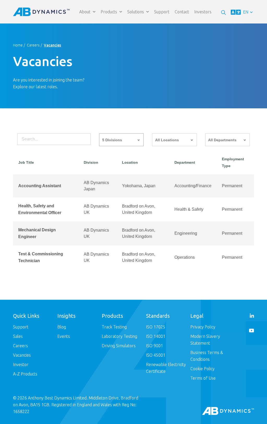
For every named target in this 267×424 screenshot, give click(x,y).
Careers (33, 45)
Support (161, 11)
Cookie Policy (202, 368)
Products (109, 11)
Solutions (135, 11)
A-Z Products (25, 374)
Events (63, 336)
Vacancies (22, 355)
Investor (20, 364)
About (84, 11)
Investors (202, 11)
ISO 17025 (155, 327)
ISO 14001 (155, 336)
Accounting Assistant (39, 186)
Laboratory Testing (119, 336)
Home (18, 45)
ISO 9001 (154, 345)
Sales (18, 336)
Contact (182, 11)
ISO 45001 (155, 355)
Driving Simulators (119, 345)
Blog (61, 327)
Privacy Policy (202, 327)
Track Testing (114, 327)
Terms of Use (203, 378)
